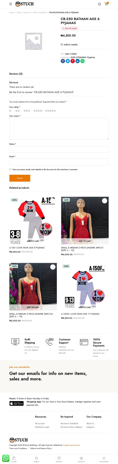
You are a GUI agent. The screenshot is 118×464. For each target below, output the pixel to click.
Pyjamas (27, 12)
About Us (90, 423)
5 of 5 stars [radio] (50, 110)
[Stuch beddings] (25, 4)
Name (12, 144)
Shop (19, 12)
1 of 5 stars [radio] (11, 110)
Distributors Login (42, 427)
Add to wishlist (70, 44)
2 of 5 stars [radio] (18, 110)
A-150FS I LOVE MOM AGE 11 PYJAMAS (80, 313)
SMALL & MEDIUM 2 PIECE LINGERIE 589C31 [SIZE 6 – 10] (82, 249)
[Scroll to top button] (113, 450)
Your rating (14, 107)
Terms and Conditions (18, 448)
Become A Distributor (69, 423)
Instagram (90, 427)
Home (11, 12)
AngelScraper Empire (71, 445)
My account (40, 423)
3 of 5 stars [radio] (27, 110)
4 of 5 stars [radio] (38, 110)
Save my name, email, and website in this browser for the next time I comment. (45, 169)
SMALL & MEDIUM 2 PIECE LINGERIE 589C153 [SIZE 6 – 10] (31, 315)
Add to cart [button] (33, 241)
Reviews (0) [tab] (15, 74)
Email (12, 156)
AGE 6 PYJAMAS (40, 12)
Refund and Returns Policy (41, 448)
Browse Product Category (71, 427)
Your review (15, 116)
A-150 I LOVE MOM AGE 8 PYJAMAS (26, 247)
